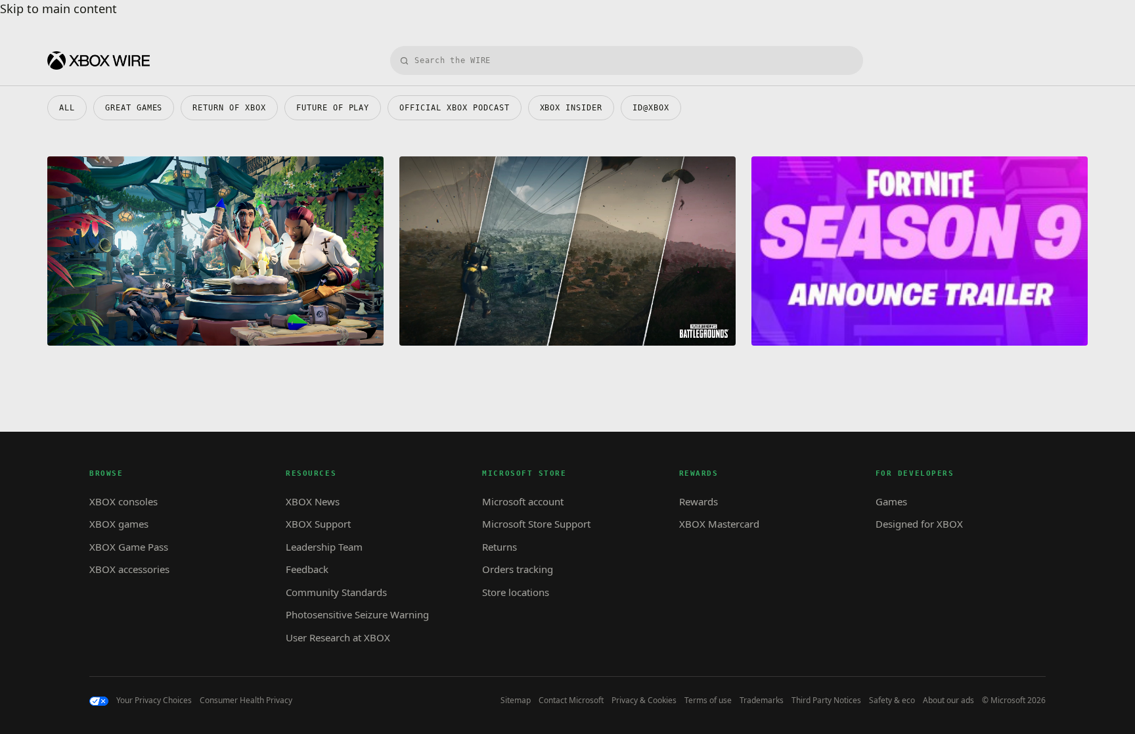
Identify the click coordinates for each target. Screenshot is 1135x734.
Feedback (307, 569)
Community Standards (336, 592)
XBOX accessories (129, 569)
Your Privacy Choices (154, 700)
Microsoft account (523, 501)
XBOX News (313, 501)
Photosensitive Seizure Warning (357, 614)
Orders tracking (517, 569)
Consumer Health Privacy (246, 700)
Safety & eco (892, 700)
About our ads (948, 700)
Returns (499, 546)
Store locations (515, 592)
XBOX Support (318, 523)
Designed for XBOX (919, 523)
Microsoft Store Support (536, 523)
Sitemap (516, 700)
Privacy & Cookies (644, 700)
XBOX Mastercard (719, 523)
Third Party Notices (826, 700)
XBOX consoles (123, 501)
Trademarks (762, 700)
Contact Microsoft (571, 700)
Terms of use (708, 700)
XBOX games (118, 523)
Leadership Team (324, 546)
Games (891, 501)
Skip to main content (58, 8)
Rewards (698, 501)
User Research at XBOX (338, 637)
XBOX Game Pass (128, 546)
